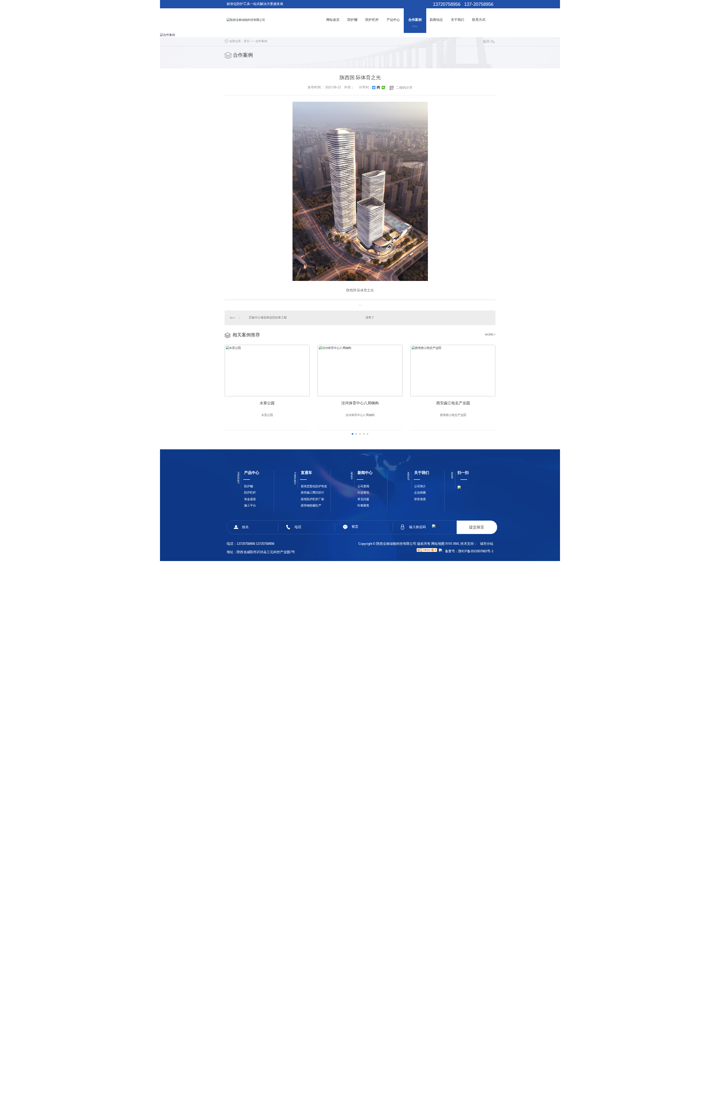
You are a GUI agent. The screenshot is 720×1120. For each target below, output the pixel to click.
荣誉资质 (420, 499)
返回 (486, 41)
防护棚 (353, 20)
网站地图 (438, 544)
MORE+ (490, 334)
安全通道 (250, 499)
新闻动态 (436, 20)
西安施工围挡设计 (312, 492)
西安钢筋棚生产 (311, 505)
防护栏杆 (372, 20)
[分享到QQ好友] (378, 87)
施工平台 (250, 505)
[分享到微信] (383, 87)
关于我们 (457, 20)
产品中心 (393, 20)
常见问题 (363, 499)
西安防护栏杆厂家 (312, 499)
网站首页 (333, 20)
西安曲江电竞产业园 (453, 403)
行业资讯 (363, 492)
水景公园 (267, 403)
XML (456, 544)
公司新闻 (363, 486)
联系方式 (478, 20)
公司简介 (420, 486)
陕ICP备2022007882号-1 (475, 551)
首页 (247, 41)
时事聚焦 (363, 505)
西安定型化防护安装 (314, 486)
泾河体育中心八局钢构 (360, 403)
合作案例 (415, 20)
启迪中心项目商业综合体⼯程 (268, 317)
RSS (448, 544)
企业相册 (420, 492)
